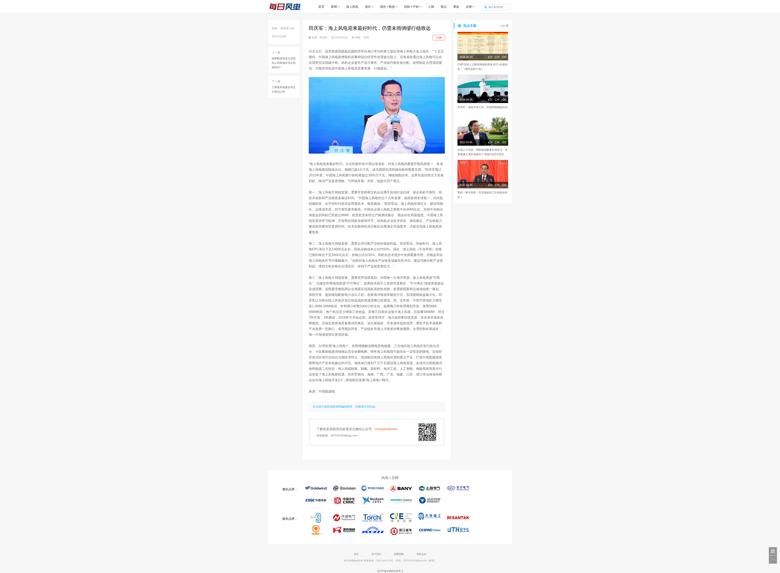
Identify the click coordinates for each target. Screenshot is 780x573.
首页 (321, 6)
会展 (469, 6)
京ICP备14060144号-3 (390, 571)
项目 (368, 6)
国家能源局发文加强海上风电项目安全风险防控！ (284, 63)
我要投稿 (399, 554)
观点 (444, 6)
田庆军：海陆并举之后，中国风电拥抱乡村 (482, 107)
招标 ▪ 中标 (411, 6)
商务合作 (421, 554)
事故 (456, 6)
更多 (503, 25)
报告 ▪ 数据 (387, 6)
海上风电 (352, 6)
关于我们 (376, 554)
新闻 (334, 6)
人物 (431, 6)
